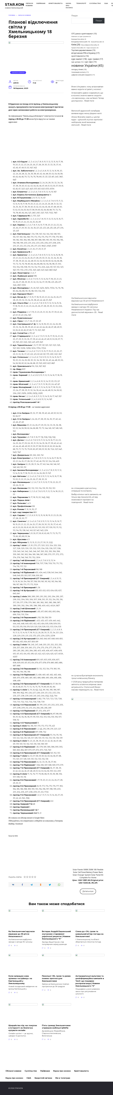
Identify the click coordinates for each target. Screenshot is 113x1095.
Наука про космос (62, 1071)
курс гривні (95, 59)
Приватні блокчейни (78, 48)
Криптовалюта (55, 3)
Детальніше (87, 891)
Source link (13, 836)
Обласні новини (18, 72)
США (106, 3)
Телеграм (59, 821)
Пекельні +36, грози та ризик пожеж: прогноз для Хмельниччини (56, 978)
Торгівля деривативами (83, 50)
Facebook (19, 824)
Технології (81, 3)
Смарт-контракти (92, 48)
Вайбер (11, 824)
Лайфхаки (40, 3)
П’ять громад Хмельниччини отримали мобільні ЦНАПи (56, 1026)
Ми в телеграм (62, 1078)
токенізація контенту (80, 72)
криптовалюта (80, 56)
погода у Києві (78, 69)
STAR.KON (14, 4)
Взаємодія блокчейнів (78, 39)
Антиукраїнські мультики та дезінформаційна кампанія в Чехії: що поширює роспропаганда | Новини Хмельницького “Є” (89, 981)
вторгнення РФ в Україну (85, 53)
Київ (75, 44)
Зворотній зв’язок (43, 1078)
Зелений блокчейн (97, 42)
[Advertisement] (36, 142)
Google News (39, 818)
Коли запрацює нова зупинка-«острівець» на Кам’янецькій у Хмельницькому (20, 979)
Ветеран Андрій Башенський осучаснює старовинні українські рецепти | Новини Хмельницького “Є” (56, 935)
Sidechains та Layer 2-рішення (81, 36)
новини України (87, 65)
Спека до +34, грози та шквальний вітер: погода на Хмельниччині (89, 933)
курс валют (79, 59)
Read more (89, 101)
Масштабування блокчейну (90, 45)
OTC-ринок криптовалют (84, 33)
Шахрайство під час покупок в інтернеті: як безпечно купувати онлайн (22, 1027)
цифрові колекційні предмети (83, 75)
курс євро (91, 62)
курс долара (77, 62)
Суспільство (95, 3)
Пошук (74, 16)
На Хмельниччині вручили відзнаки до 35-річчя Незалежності (21, 933)
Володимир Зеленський (80, 42)
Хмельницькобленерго (33, 116)
